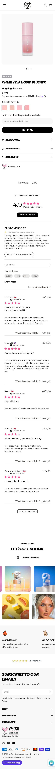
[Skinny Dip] (4, 107)
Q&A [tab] (34, 182)
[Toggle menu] (4, 5)
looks (17, 276)
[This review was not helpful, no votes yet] (47, 333)
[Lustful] (12, 107)
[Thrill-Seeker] (27, 107)
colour (35, 276)
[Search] (45, 5)
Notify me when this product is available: (21, 115)
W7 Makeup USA (17, 754)
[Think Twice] (19, 107)
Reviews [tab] (23, 182)
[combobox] (39, 287)
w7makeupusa (31, 557)
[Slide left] (24, 69)
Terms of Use (36, 698)
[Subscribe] (50, 692)
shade (26, 276)
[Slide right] (31, 69)
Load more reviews (27, 511)
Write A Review (27, 215)
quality (9, 276)
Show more (10, 282)
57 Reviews (19, 88)
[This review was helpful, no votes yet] (43, 333)
